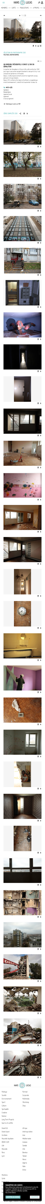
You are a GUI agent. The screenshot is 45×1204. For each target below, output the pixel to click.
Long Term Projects (8, 1119)
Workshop (25, 1102)
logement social (7, 94)
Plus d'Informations (10, 1192)
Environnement (6, 1099)
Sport (3, 1102)
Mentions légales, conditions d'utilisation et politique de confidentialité (22, 1201)
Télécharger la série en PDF (13, 104)
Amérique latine (27, 1132)
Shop (24, 1106)
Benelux (24, 1152)
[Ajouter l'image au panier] (36, 46)
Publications (24, 8)
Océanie (24, 1142)
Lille (3, 1145)
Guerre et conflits (7, 1123)
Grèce (24, 1170)
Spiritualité (5, 1109)
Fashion (4, 1116)
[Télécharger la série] (24, 113)
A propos (36, 8)
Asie (23, 1135)
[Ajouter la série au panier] (27, 113)
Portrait (24, 1092)
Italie (23, 1166)
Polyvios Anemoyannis (11, 55)
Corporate (25, 1095)
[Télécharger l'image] (33, 46)
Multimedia (25, 1099)
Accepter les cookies (13, 1197)
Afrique (24, 1128)
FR (38, 61)
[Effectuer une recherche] (39, 2)
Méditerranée (26, 1139)
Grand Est (5, 1128)
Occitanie (4, 1135)
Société (4, 1095)
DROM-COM (5, 1142)
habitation (6, 90)
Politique (4, 1092)
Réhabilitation (7, 92)
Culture (4, 1106)
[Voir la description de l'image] (38, 46)
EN (41, 61)
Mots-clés (9, 87)
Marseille (4, 1149)
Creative (4, 1113)
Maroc (24, 1159)
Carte (14, 8)
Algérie (24, 1163)
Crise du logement (8, 99)
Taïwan (24, 1156)
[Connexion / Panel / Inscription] (42, 2)
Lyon (3, 1156)
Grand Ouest (5, 1132)
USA (23, 1149)
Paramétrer (34, 1197)
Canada (24, 1145)
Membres (4, 8)
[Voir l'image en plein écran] (41, 46)
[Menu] (3, 2)
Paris (3, 1152)
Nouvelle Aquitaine (7, 1139)
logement (6, 96)
